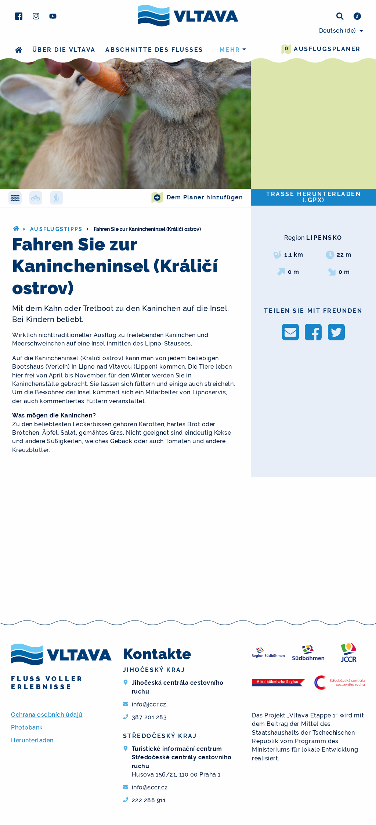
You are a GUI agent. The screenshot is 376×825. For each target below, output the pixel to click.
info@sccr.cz (150, 787)
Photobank (27, 727)
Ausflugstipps (56, 229)
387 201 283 (149, 717)
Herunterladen (32, 740)
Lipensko (324, 237)
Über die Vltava (64, 49)
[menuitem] (340, 31)
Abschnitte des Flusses (154, 49)
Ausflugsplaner (323, 49)
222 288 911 (149, 800)
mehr (230, 49)
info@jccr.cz (149, 704)
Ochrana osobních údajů (47, 714)
